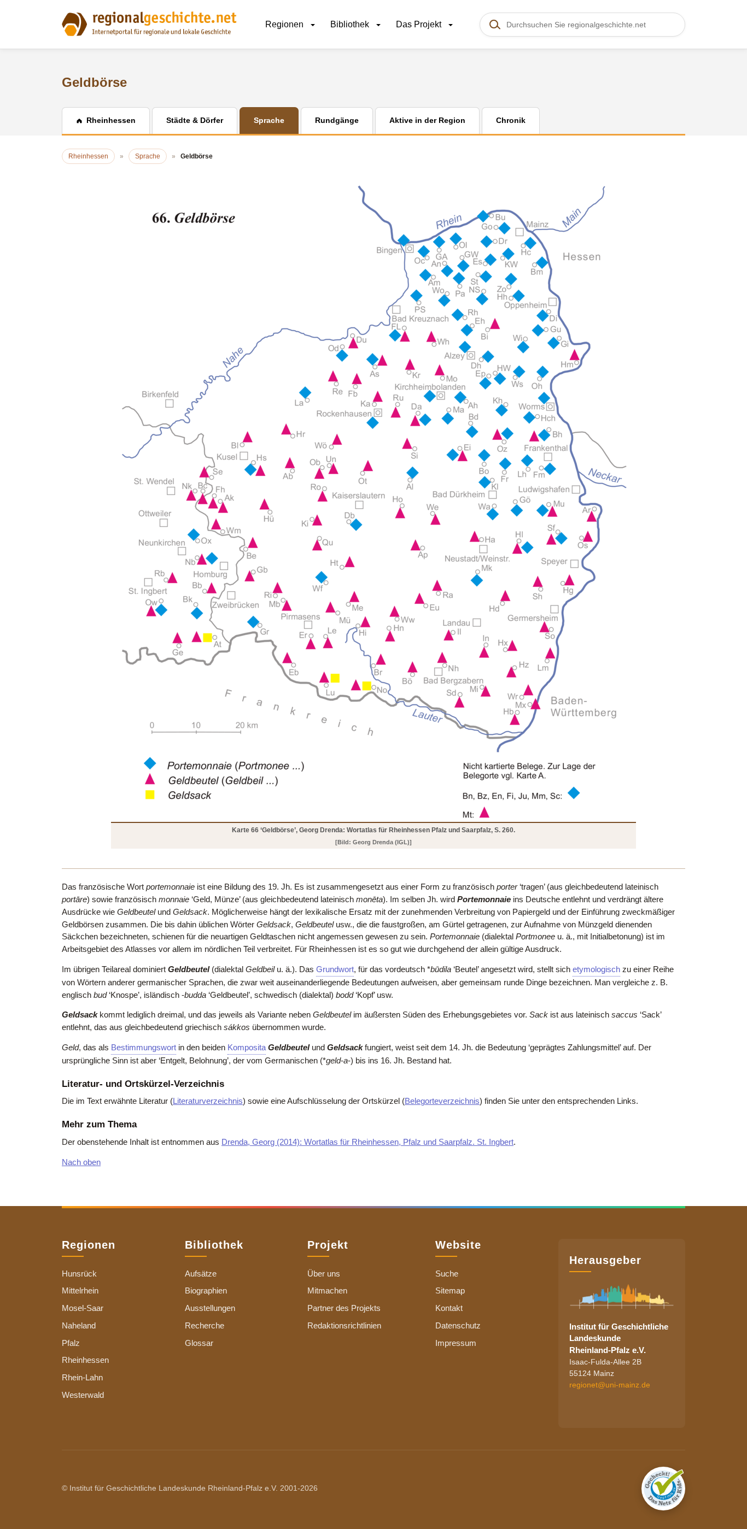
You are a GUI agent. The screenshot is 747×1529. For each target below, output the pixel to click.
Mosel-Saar (82, 1308)
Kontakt (449, 1308)
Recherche (204, 1325)
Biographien (206, 1290)
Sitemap (450, 1290)
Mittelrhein (80, 1290)
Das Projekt (419, 24)
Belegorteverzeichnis (442, 1100)
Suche (446, 1273)
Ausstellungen (210, 1308)
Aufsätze (201, 1273)
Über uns (323, 1273)
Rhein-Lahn (82, 1377)
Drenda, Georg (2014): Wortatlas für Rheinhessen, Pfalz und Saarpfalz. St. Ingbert (367, 1141)
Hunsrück (79, 1273)
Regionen (285, 24)
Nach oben (81, 1162)
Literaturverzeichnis (208, 1100)
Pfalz (71, 1343)
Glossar (199, 1343)
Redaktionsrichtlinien (344, 1325)
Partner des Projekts (344, 1308)
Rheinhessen (85, 1360)
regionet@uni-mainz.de (609, 1384)
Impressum (455, 1343)
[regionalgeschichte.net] (149, 23)
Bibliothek (350, 24)
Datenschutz (458, 1325)
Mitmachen (327, 1290)
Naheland (79, 1325)
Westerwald (83, 1394)
